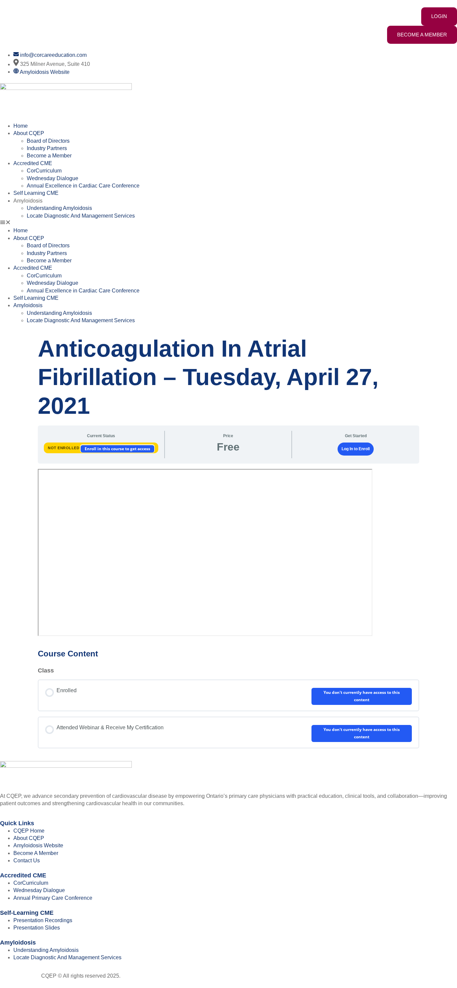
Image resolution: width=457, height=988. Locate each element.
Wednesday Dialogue (52, 178)
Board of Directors (48, 141)
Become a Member (49, 155)
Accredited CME (32, 163)
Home (20, 126)
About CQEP (28, 133)
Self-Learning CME (27, 912)
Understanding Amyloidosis (59, 208)
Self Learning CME (36, 193)
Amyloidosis (18, 942)
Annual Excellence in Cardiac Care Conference (83, 186)
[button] (228, 223)
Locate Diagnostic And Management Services (81, 216)
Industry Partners (47, 148)
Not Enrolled (64, 448)
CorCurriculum (44, 170)
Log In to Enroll (356, 449)
